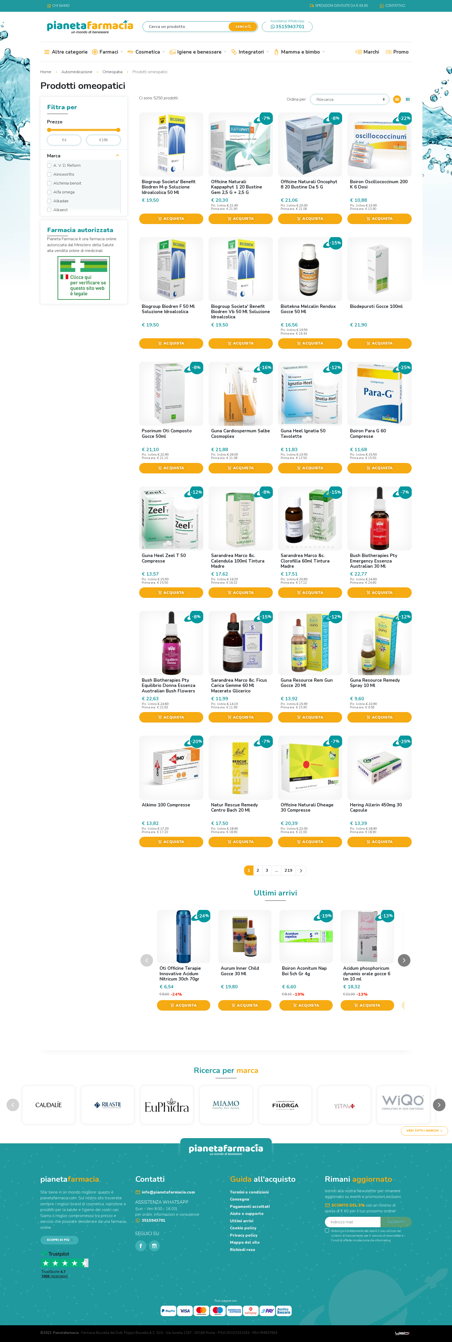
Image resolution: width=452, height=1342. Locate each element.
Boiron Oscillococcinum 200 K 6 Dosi (379, 184)
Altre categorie (69, 52)
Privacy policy (243, 1235)
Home (46, 71)
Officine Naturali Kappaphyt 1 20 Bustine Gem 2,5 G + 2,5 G (236, 187)
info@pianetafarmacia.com (168, 1192)
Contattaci (395, 5)
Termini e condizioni (249, 1192)
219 (288, 870)
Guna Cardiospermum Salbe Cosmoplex (240, 433)
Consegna (239, 1199)
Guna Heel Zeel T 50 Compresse (164, 558)
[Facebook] (140, 1245)
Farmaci (110, 52)
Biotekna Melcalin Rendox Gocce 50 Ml (308, 309)
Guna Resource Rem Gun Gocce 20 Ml (307, 683)
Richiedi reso (242, 1249)
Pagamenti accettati (250, 1206)
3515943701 (287, 26)
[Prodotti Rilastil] (107, 1104)
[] (117, 156)
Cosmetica (149, 52)
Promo (400, 52)
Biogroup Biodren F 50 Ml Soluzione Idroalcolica (168, 309)
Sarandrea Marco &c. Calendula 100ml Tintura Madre (237, 561)
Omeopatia (113, 71)
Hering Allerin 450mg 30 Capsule (376, 807)
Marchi (370, 52)
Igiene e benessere (201, 52)
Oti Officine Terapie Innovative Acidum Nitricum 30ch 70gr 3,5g (180, 976)
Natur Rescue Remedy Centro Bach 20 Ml (234, 807)
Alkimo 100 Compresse (166, 805)
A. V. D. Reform (67, 165)
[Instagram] (154, 1245)
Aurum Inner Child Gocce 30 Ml (240, 971)
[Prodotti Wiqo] (403, 1104)
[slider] (49, 130)
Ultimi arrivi (241, 1221)
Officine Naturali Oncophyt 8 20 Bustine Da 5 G (309, 184)
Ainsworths (63, 174)
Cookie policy (243, 1228)
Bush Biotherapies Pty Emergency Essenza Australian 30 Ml (373, 561)
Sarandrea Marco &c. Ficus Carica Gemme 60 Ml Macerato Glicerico (239, 685)
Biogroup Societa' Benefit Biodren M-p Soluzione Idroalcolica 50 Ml (169, 187)
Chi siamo (58, 5)
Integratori (253, 52)
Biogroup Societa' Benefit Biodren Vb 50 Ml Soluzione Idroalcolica (240, 311)
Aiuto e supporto (247, 1213)
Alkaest (60, 210)
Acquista (171, 218)
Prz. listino (218, 205)
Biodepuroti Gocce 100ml (376, 306)
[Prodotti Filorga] (285, 1104)
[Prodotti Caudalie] (48, 1104)
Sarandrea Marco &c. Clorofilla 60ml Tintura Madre (305, 561)
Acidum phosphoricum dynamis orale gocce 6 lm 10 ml (366, 973)
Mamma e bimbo (302, 52)
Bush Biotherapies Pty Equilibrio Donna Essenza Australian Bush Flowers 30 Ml (168, 688)
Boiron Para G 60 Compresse (368, 433)
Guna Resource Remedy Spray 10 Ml (375, 683)
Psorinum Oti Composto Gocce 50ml (167, 433)
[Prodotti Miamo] (226, 1104)
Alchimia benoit (67, 183)
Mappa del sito (245, 1242)
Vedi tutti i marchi (422, 1131)
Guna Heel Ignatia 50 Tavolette (303, 433)
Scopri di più (58, 1240)
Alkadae (61, 201)
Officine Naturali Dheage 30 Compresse (307, 807)
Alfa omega (64, 192)
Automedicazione (77, 71)
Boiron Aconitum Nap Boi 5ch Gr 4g (304, 971)
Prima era (218, 209)
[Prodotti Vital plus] (344, 1104)
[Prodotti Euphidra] (166, 1104)
